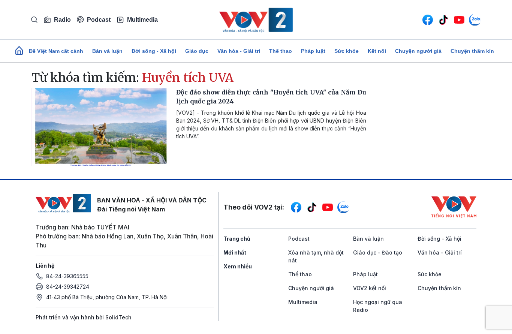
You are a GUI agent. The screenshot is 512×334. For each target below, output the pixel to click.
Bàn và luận (107, 51)
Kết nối (377, 51)
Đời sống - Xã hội (154, 51)
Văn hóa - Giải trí (238, 51)
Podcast (99, 19)
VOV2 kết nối (369, 288)
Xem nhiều (237, 266)
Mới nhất (234, 252)
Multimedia (142, 19)
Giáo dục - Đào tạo (377, 252)
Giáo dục (196, 51)
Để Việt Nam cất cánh (56, 51)
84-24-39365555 (67, 276)
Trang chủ (236, 238)
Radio (62, 19)
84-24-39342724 (67, 286)
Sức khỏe (346, 51)
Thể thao (280, 51)
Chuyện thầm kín (472, 51)
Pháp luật (313, 51)
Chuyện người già (418, 51)
